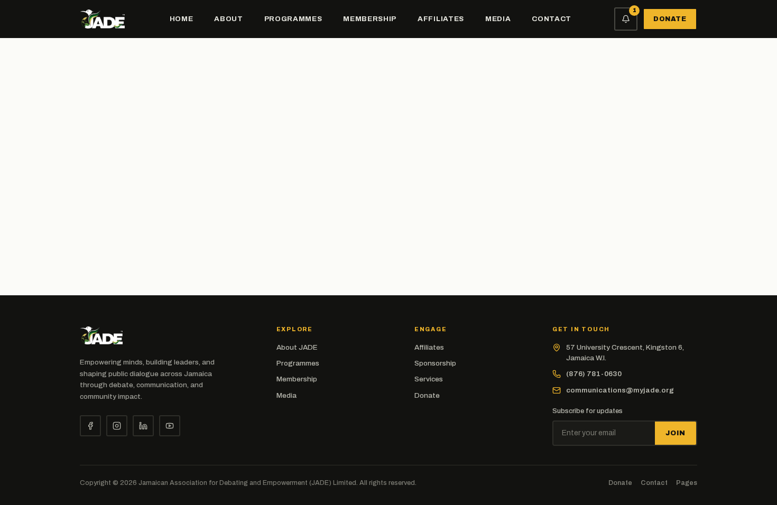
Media (498, 19)
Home (181, 19)
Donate (670, 19)
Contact (551, 19)
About (228, 19)
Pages (686, 483)
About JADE (297, 347)
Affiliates (441, 19)
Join (675, 433)
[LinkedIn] (143, 425)
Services (428, 379)
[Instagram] (116, 425)
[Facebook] (90, 425)
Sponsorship (435, 363)
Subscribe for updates (587, 411)
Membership (369, 19)
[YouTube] (169, 425)
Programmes (293, 19)
